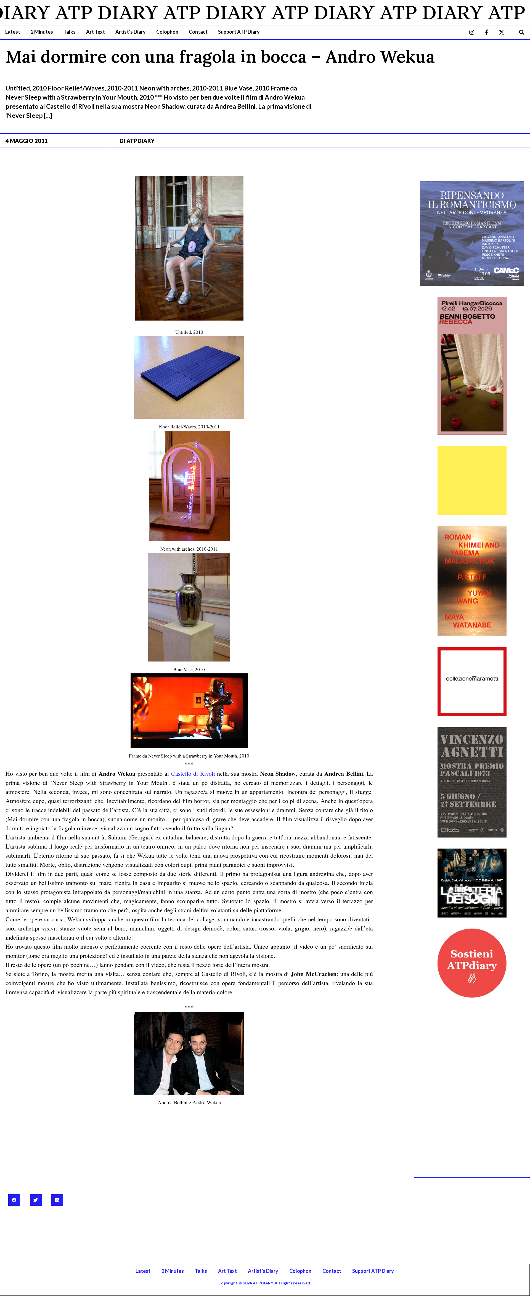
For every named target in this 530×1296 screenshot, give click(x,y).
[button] (521, 32)
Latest (12, 32)
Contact (198, 32)
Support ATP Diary (239, 32)
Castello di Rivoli (194, 773)
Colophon (167, 32)
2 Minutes (42, 32)
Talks (69, 32)
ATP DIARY (76, 12)
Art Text (95, 32)
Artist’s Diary (130, 32)
